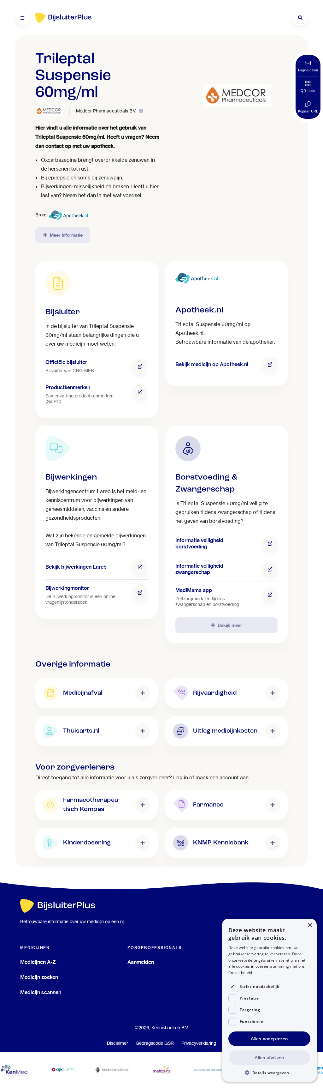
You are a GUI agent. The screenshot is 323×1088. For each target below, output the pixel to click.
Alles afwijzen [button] (269, 1058)
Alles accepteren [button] (269, 1039)
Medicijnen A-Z (38, 962)
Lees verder (265, 972)
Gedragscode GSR (155, 1043)
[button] (269, 1072)
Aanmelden (140, 962)
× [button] (309, 925)
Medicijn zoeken (39, 977)
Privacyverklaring (198, 1043)
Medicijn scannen (40, 992)
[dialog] (269, 1000)
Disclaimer (117, 1043)
